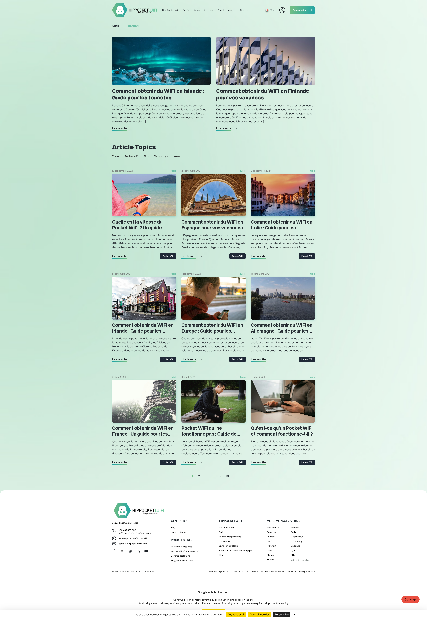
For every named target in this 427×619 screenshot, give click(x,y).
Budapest (271, 536)
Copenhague (297, 536)
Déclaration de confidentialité (248, 571)
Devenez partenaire (180, 555)
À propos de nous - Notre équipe (235, 550)
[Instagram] (130, 551)
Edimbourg (296, 541)
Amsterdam (273, 527)
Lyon (293, 550)
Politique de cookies (274, 571)
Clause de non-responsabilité (301, 571)
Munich (270, 559)
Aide (242, 10)
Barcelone (272, 532)
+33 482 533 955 (127, 530)
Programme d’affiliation (182, 560)
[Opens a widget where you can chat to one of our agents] (410, 600)
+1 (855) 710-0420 (128, 533)
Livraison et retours (203, 10)
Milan (293, 555)
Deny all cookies (260, 614)
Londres (271, 550)
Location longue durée (230, 536)
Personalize (282, 614)
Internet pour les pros (181, 546)
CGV (229, 571)
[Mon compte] (282, 10)
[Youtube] (146, 551)
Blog (221, 555)
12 (219, 476)
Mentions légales (217, 571)
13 (227, 476)
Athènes (295, 527)
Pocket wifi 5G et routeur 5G (185, 551)
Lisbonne (295, 545)
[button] (115, 156)
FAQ (173, 527)
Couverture (224, 541)
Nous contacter (178, 532)
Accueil (116, 25)
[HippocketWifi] (134, 10)
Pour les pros (225, 10)
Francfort (271, 545)
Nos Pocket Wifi (170, 10)
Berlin (293, 532)
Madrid (270, 555)
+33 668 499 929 (138, 538)
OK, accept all (236, 614)
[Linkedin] (138, 551)
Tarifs (186, 10)
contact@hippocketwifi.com (133, 543)
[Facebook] (114, 551)
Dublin (270, 541)
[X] (122, 551)
